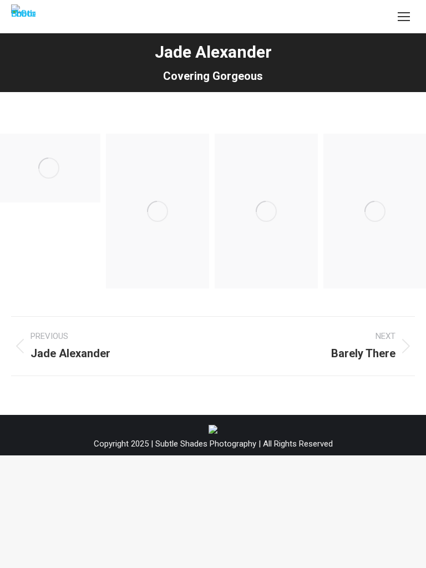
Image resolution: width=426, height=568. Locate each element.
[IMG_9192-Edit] (266, 211)
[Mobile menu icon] (404, 17)
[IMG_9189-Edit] (157, 211)
